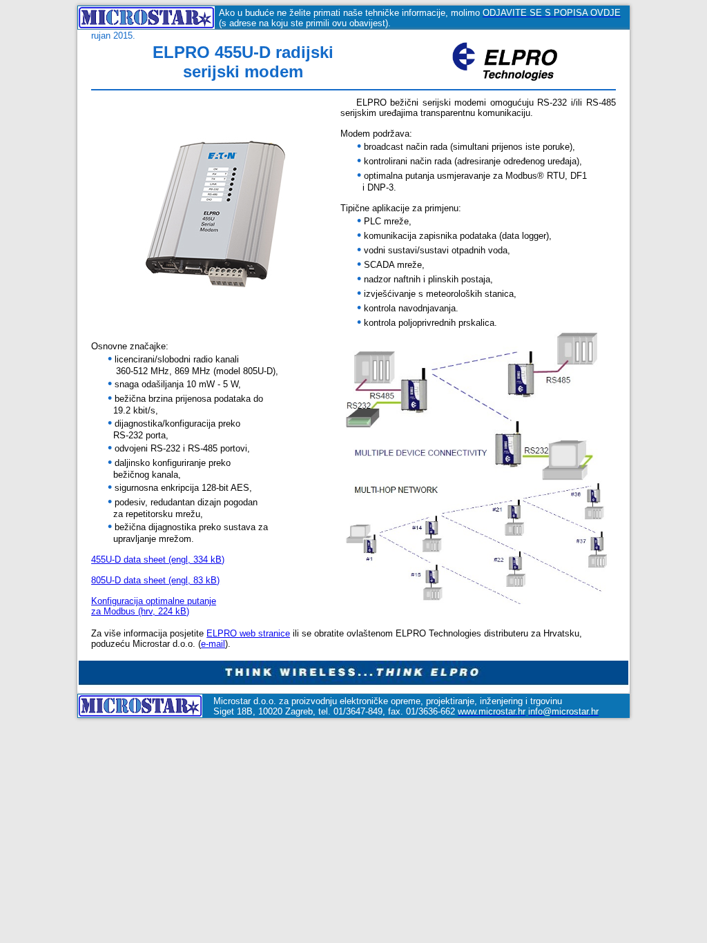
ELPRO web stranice (248, 633)
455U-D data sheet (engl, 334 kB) (157, 559)
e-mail (213, 644)
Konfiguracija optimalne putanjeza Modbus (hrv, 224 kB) (153, 606)
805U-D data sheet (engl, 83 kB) (155, 580)
